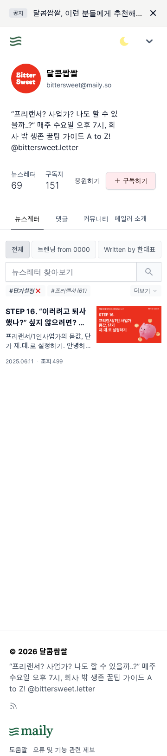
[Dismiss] (153, 13)
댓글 (62, 219)
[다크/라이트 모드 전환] (124, 41)
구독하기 (135, 180)
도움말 (18, 750)
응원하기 (87, 180)
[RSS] (13, 706)
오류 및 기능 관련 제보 (64, 750)
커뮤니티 (96, 219)
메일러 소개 (131, 219)
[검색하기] (148, 272)
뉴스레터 (27, 219)
